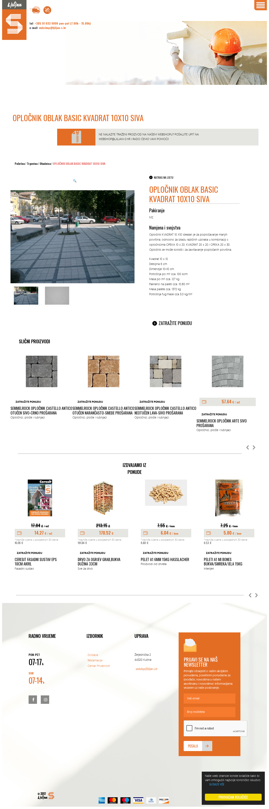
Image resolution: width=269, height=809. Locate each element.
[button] (247, 447)
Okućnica (45, 163)
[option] (42, 387)
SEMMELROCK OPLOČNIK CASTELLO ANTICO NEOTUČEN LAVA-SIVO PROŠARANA (165, 410)
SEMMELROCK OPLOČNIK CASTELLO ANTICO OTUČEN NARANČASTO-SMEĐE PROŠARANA (103, 410)
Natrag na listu (163, 177)
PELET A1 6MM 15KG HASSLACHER (165, 559)
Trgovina (32, 163)
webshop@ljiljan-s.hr (52, 27)
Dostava (93, 655)
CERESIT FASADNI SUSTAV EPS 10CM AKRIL (36, 561)
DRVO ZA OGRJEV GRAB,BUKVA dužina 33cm (99, 561)
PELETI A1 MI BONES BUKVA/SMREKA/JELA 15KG (223, 561)
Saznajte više (216, 784)
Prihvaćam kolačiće (233, 797)
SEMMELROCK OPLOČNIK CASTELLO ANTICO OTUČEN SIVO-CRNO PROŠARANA (41, 410)
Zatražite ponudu (175, 323)
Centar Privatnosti (99, 665)
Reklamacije (95, 660)
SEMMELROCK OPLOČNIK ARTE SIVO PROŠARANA (221, 423)
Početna (20, 163)
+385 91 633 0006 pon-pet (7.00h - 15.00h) (63, 23)
